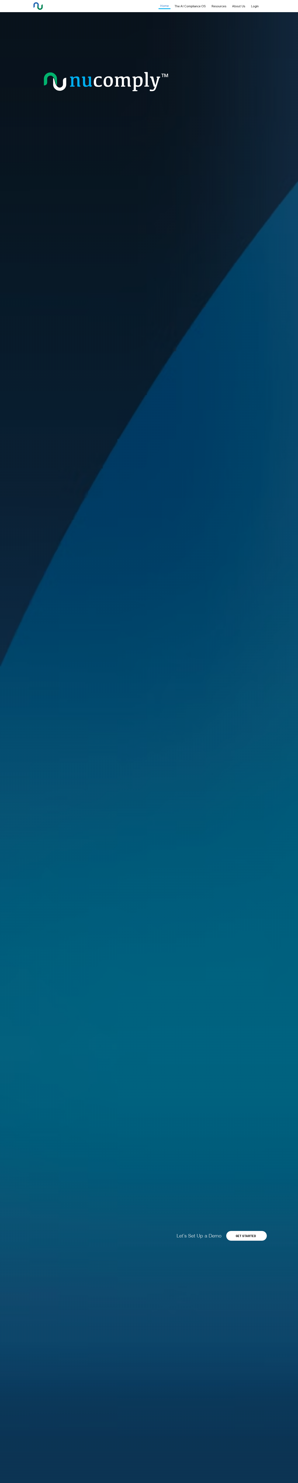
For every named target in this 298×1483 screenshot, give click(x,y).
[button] (246, 1236)
